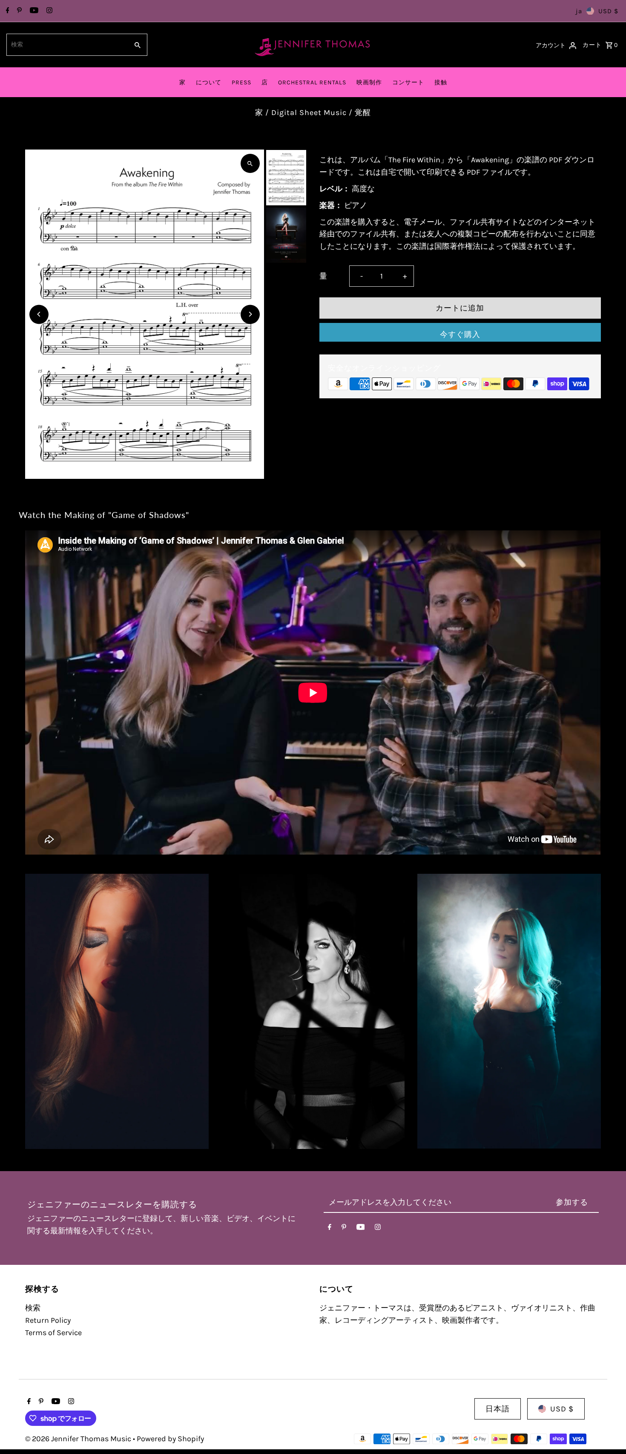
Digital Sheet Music (309, 112)
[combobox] (66, 44)
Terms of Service (53, 1332)
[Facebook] (6, 11)
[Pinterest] (18, 11)
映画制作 (369, 82)
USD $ (608, 11)
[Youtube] (33, 11)
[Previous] (39, 314)
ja (579, 11)
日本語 (497, 1409)
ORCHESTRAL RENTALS (312, 82)
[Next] (250, 314)
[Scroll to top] (607, 1431)
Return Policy (48, 1320)
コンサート (408, 82)
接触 (440, 82)
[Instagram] (48, 11)
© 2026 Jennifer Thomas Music (79, 1438)
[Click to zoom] (250, 163)
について (208, 82)
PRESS (241, 82)
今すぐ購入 (460, 334)
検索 (32, 1308)
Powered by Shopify (170, 1438)
